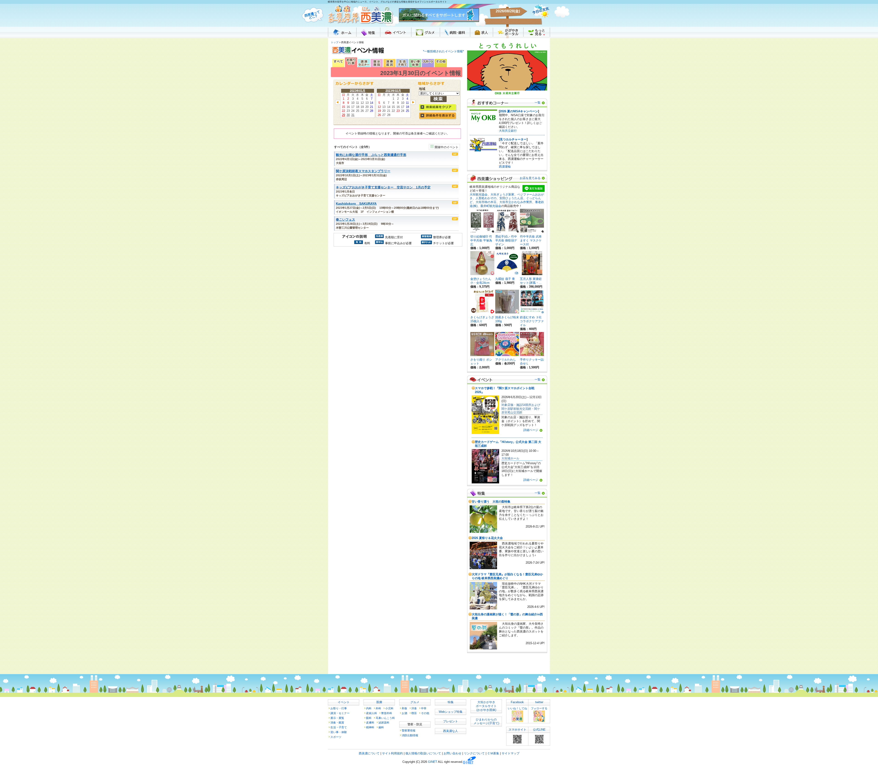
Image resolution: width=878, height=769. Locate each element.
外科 (378, 708)
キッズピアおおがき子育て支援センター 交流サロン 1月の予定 (383, 187)
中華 (423, 708)
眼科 (369, 717)
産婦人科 (371, 713)
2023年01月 (357, 90)
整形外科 (386, 713)
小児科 (389, 708)
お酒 (404, 713)
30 (348, 115)
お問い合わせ (452, 753)
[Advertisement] (397, 287)
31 (352, 115)
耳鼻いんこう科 (385, 717)
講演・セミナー (340, 713)
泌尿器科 (383, 722)
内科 (369, 708)
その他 (425, 713)
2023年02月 (393, 90)
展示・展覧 (337, 717)
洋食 (414, 708)
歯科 (381, 727)
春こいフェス (345, 219)
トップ (334, 42)
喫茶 (414, 713)
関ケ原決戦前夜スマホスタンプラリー (363, 171)
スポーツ (335, 736)
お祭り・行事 (338, 708)
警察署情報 (408, 730)
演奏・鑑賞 (337, 722)
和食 (404, 708)
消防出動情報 (410, 735)
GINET (432, 762)
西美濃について (369, 753)
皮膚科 (370, 722)
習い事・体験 (338, 732)
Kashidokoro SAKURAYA (356, 203)
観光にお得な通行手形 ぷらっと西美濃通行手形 (371, 155)
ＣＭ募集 (493, 753)
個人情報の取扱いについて (423, 753)
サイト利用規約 (392, 753)
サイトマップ (510, 753)
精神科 (370, 727)
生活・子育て (338, 727)
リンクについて (474, 753)
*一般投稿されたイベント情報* (443, 51)
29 (343, 115)
